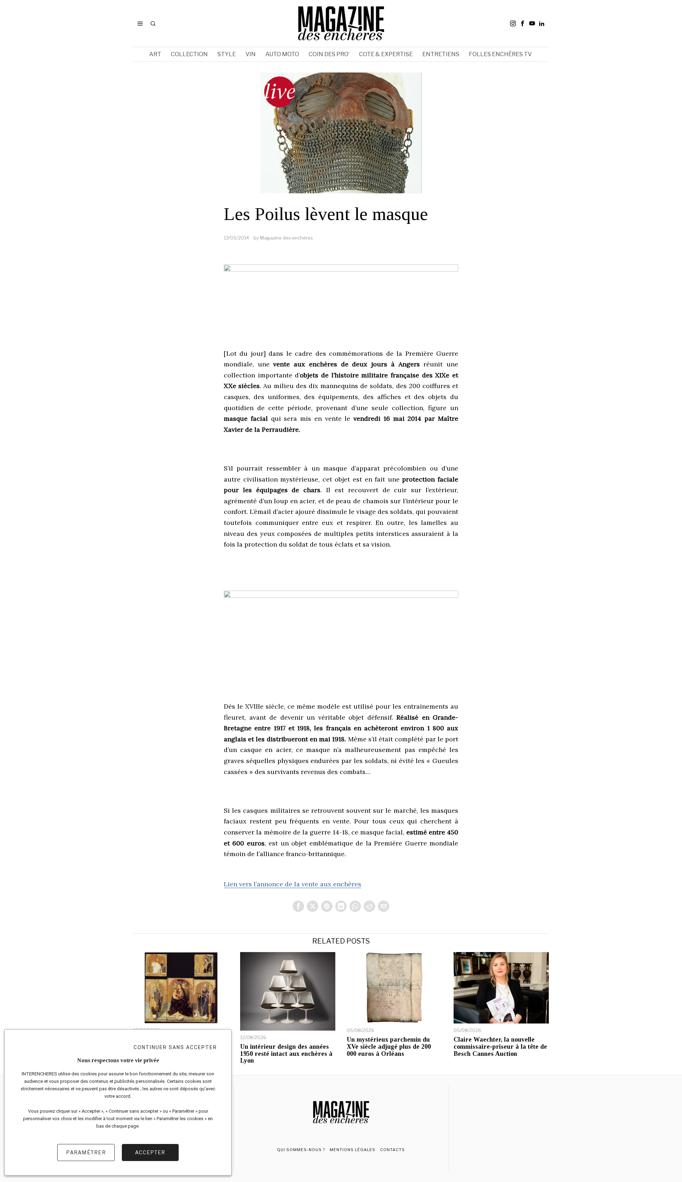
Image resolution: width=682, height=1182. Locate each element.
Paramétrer (86, 1152)
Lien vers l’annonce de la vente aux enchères (292, 884)
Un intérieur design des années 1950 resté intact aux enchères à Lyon (286, 1053)
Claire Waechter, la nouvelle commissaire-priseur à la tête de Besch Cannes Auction (500, 1046)
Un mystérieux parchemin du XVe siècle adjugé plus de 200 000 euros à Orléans (389, 1046)
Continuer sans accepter (175, 1047)
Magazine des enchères (286, 238)
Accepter (150, 1152)
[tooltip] (513, 23)
